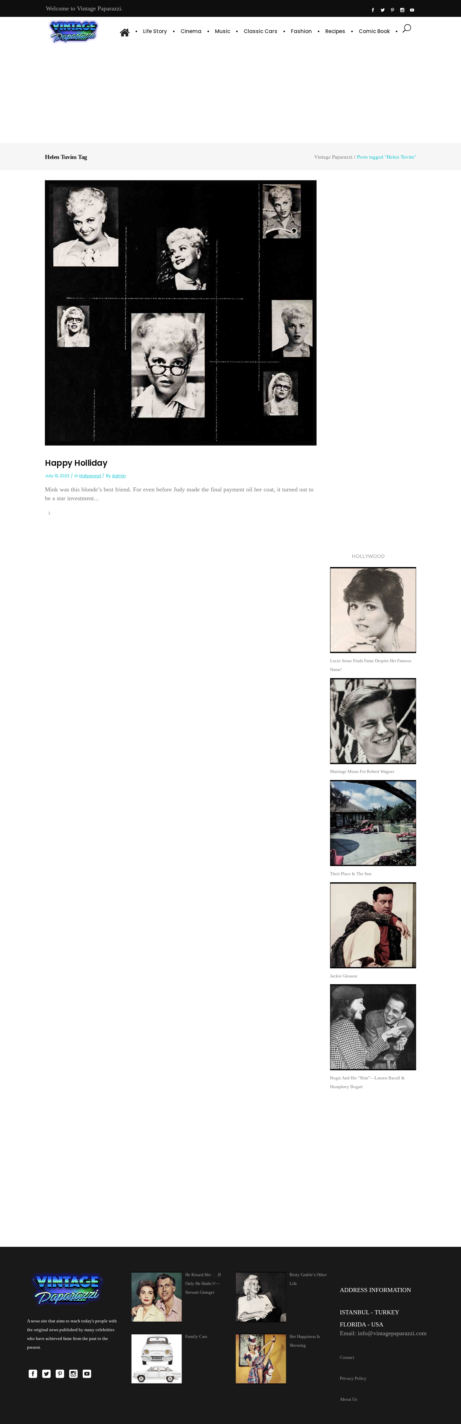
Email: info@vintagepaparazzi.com (383, 1333)
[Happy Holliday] (181, 312)
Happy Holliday (76, 462)
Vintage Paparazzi (333, 156)
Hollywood (90, 476)
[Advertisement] (230, 93)
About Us (348, 1399)
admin (119, 476)
